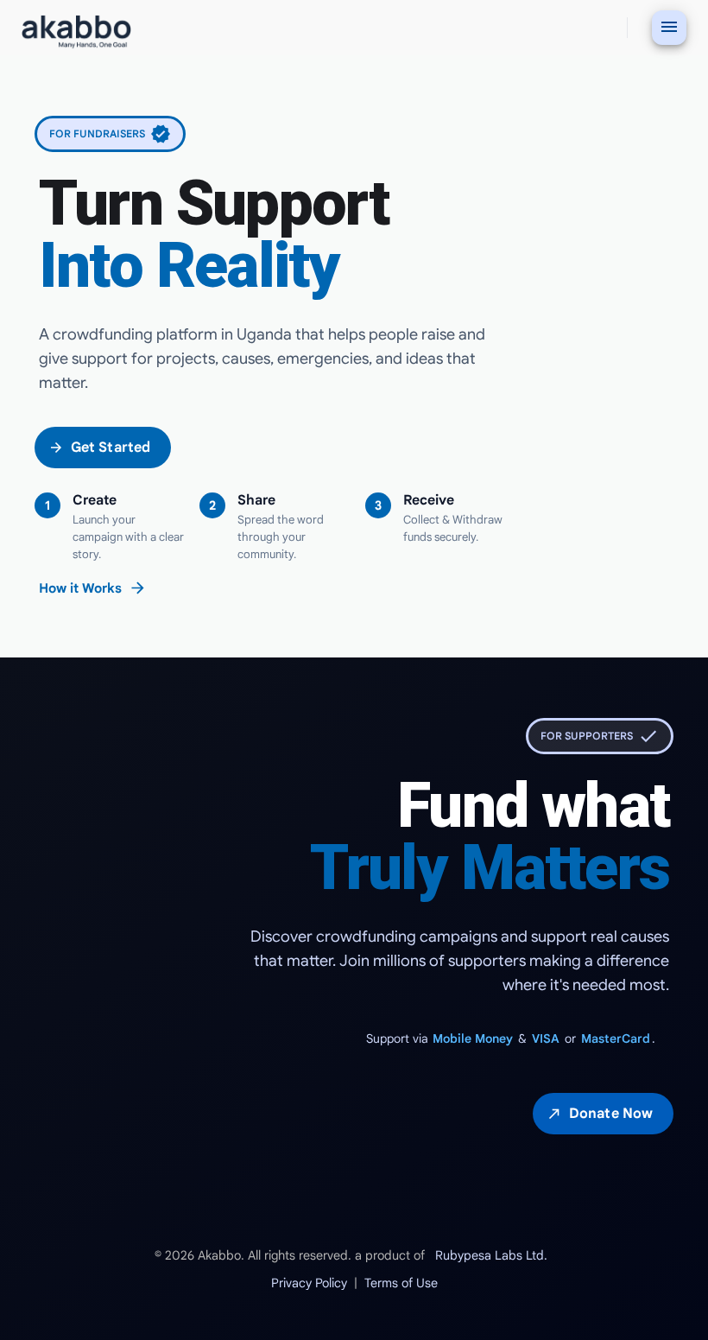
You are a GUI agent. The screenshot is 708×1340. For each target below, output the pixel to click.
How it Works (93, 588)
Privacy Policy (309, 1283)
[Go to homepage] (76, 28)
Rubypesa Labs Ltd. (491, 1255)
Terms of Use (401, 1283)
